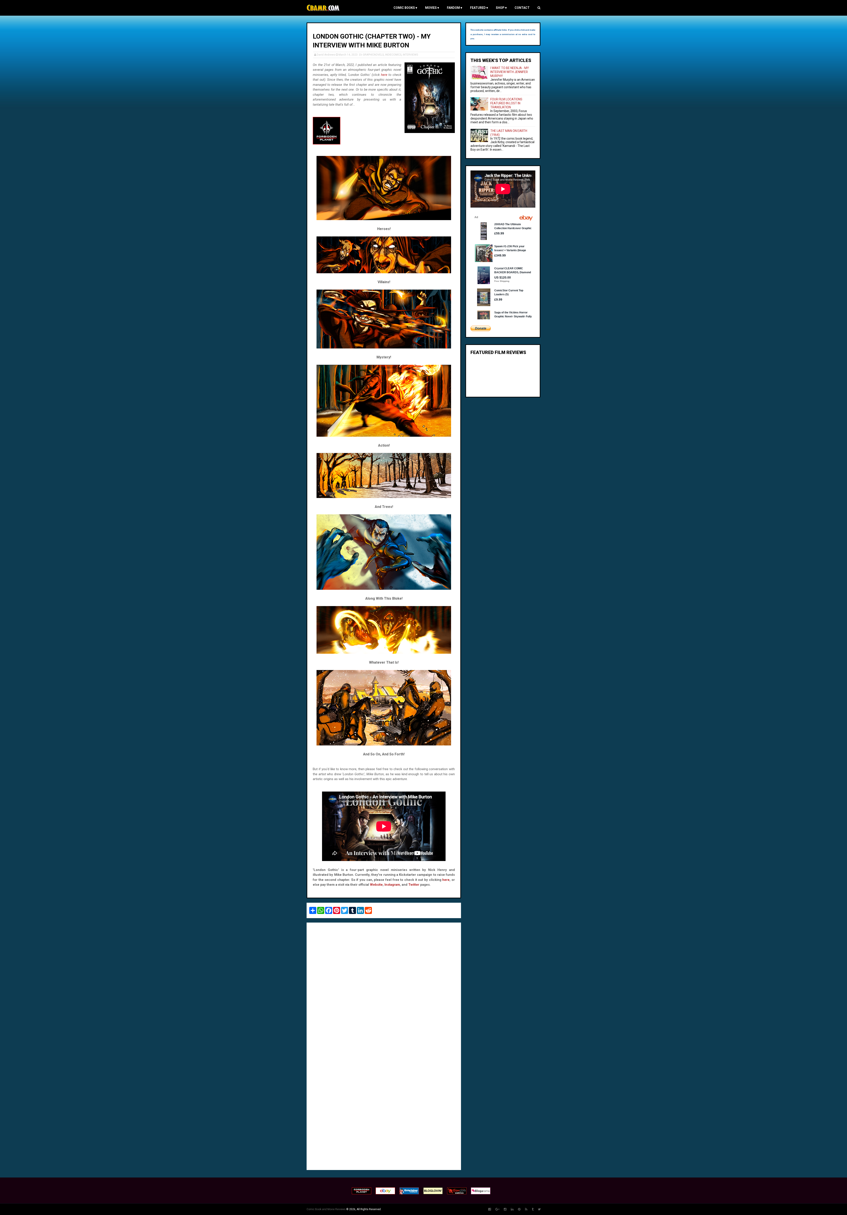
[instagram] (505, 1209)
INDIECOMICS (393, 54)
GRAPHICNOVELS (373, 54)
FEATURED (479, 7)
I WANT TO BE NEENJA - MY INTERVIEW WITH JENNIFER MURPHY (509, 72)
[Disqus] (384, 986)
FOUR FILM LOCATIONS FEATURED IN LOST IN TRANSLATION (506, 103)
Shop (501, 7)
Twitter (413, 885)
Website (376, 885)
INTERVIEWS (410, 54)
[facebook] (489, 1209)
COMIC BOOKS (405, 7)
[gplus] (497, 1209)
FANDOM (454, 7)
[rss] (526, 1209)
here (384, 75)
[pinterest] (519, 1209)
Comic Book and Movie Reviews (326, 1209)
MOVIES (432, 7)
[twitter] (539, 1209)
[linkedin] (512, 1209)
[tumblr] (533, 1209)
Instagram (392, 885)
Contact (522, 7)
